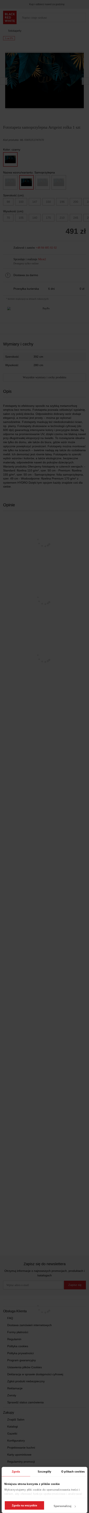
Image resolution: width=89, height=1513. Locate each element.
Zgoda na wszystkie (24, 1505)
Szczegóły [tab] (44, 1471)
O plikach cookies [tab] (73, 1471)
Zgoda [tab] (16, 1471)
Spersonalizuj (62, 1506)
